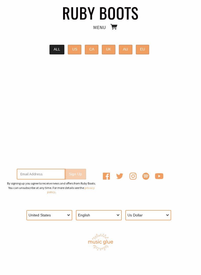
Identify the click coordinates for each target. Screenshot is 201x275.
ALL (57, 49)
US (74, 49)
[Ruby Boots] (100, 12)
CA (91, 49)
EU (142, 49)
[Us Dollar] (150, 215)
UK (108, 49)
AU (125, 49)
